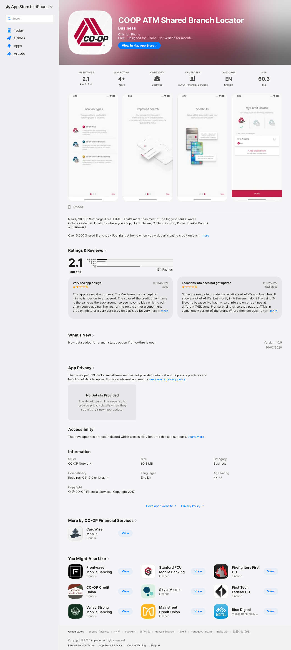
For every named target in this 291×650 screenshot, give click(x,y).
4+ (216, 477)
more (205, 235)
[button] (29, 30)
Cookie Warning (136, 645)
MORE (164, 311)
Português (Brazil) (201, 631)
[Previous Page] (63, 147)
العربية (117, 631)
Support (155, 645)
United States (76, 631)
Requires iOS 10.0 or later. (86, 477)
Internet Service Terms (81, 645)
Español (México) (99, 631)
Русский (130, 631)
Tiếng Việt (222, 631)
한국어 (182, 631)
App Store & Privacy (111, 645)
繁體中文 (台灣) (241, 631)
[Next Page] (286, 147)
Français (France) (165, 631)
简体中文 (145, 631)
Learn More (196, 436)
